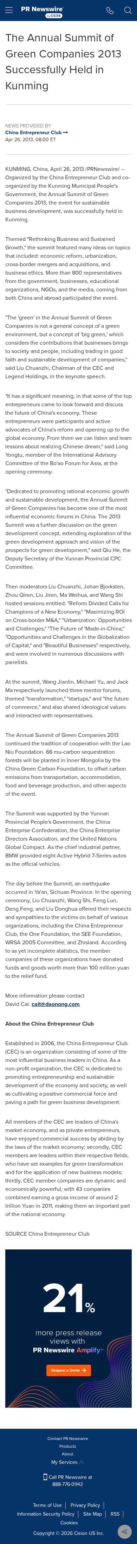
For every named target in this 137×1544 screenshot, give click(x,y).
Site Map (92, 1514)
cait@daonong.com (56, 1004)
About (67, 1454)
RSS (115, 1514)
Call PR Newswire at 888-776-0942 (69, 1481)
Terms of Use (47, 1505)
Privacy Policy (85, 1505)
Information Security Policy (45, 1514)
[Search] (128, 10)
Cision (80, 1533)
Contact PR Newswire (67, 1438)
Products (67, 1446)
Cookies (69, 1522)
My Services (65, 1462)
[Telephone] (110, 10)
